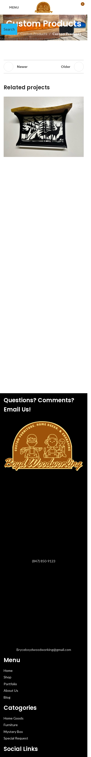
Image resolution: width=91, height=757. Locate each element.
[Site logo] (43, 7)
